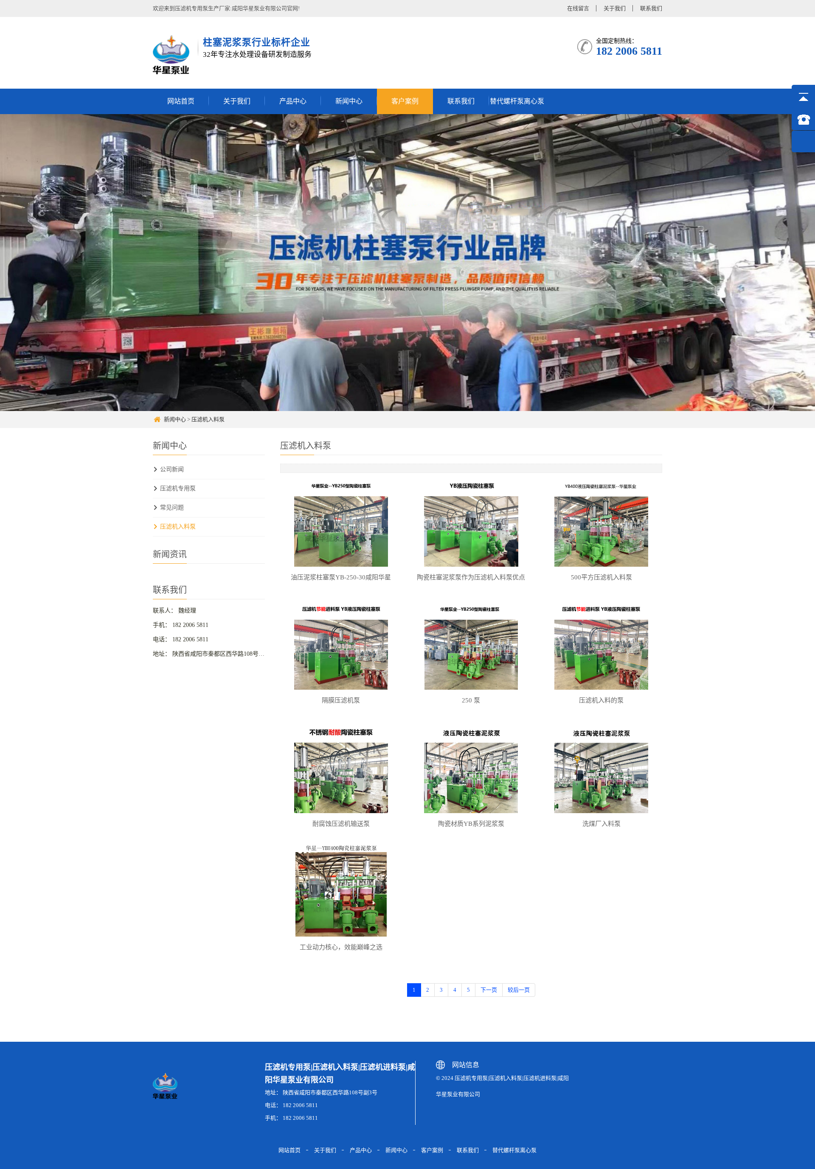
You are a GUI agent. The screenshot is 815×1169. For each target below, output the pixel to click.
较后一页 (519, 990)
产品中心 (292, 101)
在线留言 (578, 8)
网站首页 (180, 101)
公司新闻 (172, 469)
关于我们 (615, 8)
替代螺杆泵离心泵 (517, 101)
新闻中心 (349, 101)
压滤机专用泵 (178, 488)
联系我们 (651, 8)
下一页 (489, 990)
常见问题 (172, 507)
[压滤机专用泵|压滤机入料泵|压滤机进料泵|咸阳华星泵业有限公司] (172, 54)
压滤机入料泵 (208, 419)
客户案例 (405, 101)
